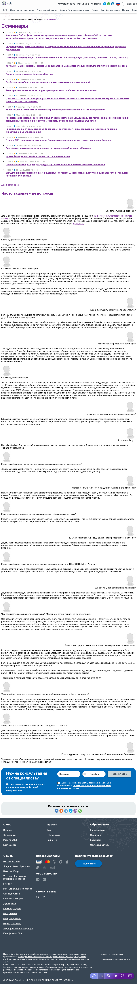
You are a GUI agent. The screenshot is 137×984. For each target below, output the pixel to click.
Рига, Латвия (10, 913)
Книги (50, 830)
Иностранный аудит (47, 10)
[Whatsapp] (80, 811)
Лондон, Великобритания (16, 866)
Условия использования (112, 954)
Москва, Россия (11, 861)
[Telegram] (66, 811)
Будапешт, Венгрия (13, 898)
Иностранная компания (22, 10)
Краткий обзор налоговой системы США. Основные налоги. (38, 156)
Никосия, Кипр (11, 871)
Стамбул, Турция (12, 908)
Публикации (53, 835)
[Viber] (75, 811)
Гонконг (7, 884)
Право (95, 10)
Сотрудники (9, 835)
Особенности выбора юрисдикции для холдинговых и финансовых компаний (48, 82)
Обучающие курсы (99, 845)
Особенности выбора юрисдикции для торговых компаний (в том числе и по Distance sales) (55, 164)
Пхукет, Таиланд (12, 923)
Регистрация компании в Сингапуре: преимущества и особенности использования (51, 90)
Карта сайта (9, 845)
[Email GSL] (130, 976)
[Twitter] (71, 811)
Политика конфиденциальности (115, 959)
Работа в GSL (10, 840)
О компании (83, 4)
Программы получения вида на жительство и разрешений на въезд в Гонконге (48, 148)
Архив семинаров (10, 185)
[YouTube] (37, 879)
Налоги (126, 10)
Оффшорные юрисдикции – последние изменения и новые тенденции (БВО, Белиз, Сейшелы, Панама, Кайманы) (67, 57)
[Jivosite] (94, 976)
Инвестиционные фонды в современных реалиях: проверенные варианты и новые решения (55, 109)
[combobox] (86, 774)
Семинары (95, 835)
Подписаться (88, 863)
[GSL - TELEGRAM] (44, 879)
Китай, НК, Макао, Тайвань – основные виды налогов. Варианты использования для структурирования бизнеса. (66, 66)
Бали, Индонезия (12, 918)
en (44, 897)
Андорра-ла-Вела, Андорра (18, 928)
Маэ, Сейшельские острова (17, 889)
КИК (5, 10)
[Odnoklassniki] (61, 811)
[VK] (56, 811)
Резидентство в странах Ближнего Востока (29, 74)
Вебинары (95, 840)
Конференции (97, 830)
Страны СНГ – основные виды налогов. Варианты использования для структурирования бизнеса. (58, 140)
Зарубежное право (110, 10)
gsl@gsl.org (78, 223)
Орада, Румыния (11, 893)
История (7, 830)
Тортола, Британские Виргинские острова (14, 877)
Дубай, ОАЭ (9, 903)
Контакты (96, 4)
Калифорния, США (12, 933)
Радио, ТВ (52, 840)
